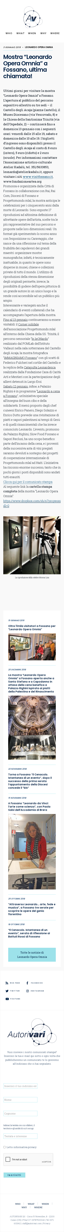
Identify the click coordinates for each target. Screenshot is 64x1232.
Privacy (46, 1223)
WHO (9, 33)
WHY (43, 33)
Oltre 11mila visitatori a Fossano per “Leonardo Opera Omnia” (32, 627)
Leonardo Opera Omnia (39, 47)
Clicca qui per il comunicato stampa (28, 482)
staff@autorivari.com (32, 1223)
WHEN (32, 33)
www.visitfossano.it (38, 177)
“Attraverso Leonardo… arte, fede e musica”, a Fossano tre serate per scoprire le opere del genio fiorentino (31, 909)
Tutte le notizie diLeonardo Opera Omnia (32, 955)
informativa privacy (24, 1147)
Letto (21, 1147)
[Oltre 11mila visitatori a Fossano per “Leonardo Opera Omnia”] (32, 646)
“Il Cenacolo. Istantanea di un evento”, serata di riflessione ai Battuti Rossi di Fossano (29, 933)
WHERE (55, 33)
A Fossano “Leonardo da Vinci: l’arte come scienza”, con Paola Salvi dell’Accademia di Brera (29, 807)
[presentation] (28, 1159)
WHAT (20, 33)
